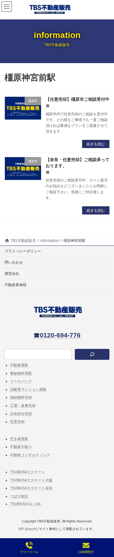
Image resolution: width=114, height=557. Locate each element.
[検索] (92, 354)
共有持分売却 (21, 414)
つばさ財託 (19, 496)
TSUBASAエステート (27, 472)
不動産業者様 (15, 285)
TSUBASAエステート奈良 (31, 488)
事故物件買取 (21, 373)
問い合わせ (14, 262)
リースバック (21, 381)
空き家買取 (19, 439)
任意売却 (17, 422)
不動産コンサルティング (30, 455)
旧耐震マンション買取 (28, 389)
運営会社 (12, 274)
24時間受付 (86, 552)
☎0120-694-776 (57, 335)
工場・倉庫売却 (23, 405)
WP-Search (27, 529)
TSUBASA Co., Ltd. (25, 504)
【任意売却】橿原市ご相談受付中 (77, 99)
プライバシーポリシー (23, 251)
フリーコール (29, 552)
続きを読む (96, 144)
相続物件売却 (21, 397)
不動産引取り (21, 447)
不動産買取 (19, 365)
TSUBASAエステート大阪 (31, 480)
